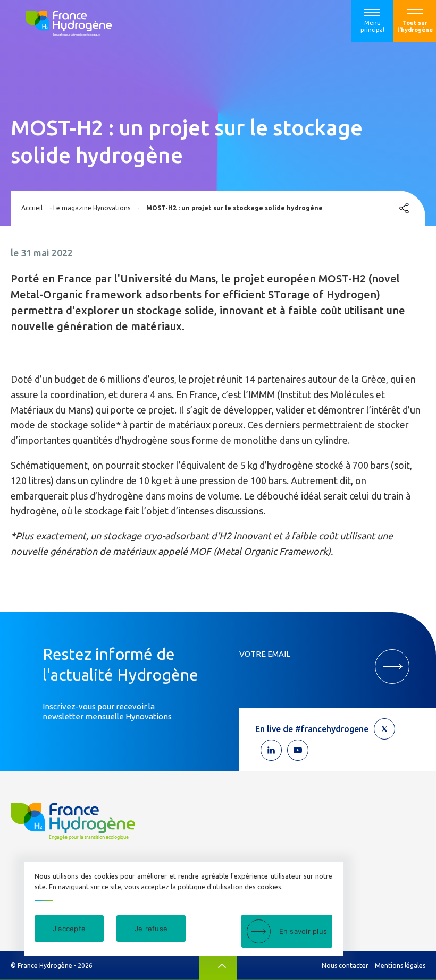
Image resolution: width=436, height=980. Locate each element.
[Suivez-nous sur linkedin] (271, 750)
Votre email (264, 653)
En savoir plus (303, 931)
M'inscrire (392, 666)
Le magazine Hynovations (91, 207)
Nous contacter (345, 965)
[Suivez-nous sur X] (384, 729)
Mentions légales (400, 965)
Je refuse (151, 928)
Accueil (32, 207)
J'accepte (69, 928)
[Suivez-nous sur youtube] (297, 750)
